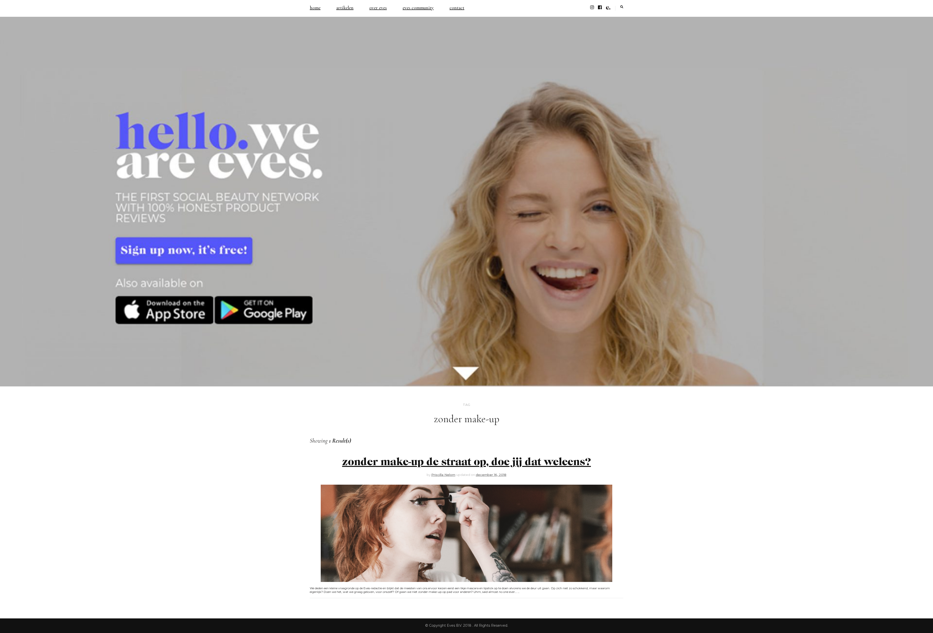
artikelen (345, 8)
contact (456, 8)
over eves (378, 8)
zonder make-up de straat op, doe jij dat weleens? (466, 462)
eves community (418, 8)
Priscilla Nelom (443, 475)
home (315, 8)
